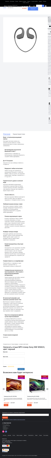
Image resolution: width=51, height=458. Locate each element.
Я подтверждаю (14, 419)
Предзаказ (33, 8)
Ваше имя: (5, 351)
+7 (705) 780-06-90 (6, 423)
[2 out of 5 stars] (9, 366)
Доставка (12, 1)
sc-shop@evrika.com (6, 425)
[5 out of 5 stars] (13, 366)
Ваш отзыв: (5, 356)
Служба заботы (34, 1)
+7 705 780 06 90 (24, 6)
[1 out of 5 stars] (8, 366)
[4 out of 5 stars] (12, 366)
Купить (6, 405)
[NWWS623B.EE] (25, 39)
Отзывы (44, 1)
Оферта (28, 1)
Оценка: (5, 366)
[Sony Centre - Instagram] (3, 432)
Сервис (40, 1)
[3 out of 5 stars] (11, 366)
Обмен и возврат (22, 1)
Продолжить (21, 369)
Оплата (16, 1)
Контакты (7, 1)
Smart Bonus (5, 429)
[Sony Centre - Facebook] (6, 432)
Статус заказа (26, 2)
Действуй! (5, 417)
